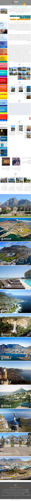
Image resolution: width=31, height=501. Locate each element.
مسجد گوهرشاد (21, 185)
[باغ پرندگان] (27, 177)
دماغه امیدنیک (9, 86)
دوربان (17, 125)
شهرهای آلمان (29, 160)
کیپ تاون (25, 132)
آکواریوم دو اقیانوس (25, 86)
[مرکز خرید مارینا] (11, 177)
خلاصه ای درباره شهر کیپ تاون (26, 16)
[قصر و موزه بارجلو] (3, 177)
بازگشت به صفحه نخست (13, 19)
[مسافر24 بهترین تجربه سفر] (15, 2)
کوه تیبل (25, 93)
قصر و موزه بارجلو (5, 185)
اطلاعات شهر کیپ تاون (19, 16)
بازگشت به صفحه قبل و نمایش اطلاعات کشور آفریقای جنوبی (23, 19)
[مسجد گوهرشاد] (19, 177)
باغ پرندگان (29, 185)
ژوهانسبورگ (9, 125)
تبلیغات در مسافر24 (4, 153)
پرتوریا (25, 125)
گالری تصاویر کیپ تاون (12, 16)
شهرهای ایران (18, 166)
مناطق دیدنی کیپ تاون (27, 17)
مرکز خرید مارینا (13, 185)
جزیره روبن (17, 86)
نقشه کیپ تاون (22, 17)
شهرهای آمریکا (8, 166)
